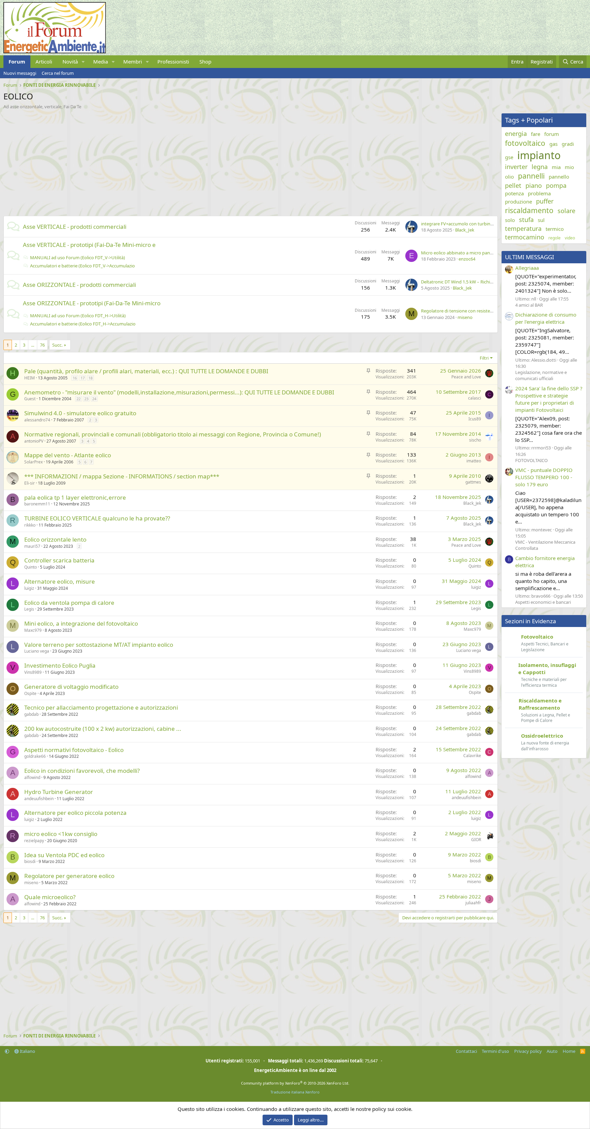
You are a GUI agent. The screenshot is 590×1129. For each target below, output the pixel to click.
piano (533, 185)
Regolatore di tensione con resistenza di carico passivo (476, 311)
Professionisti (173, 61)
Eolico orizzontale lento (55, 539)
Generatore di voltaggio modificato (71, 687)
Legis (29, 609)
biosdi (30, 861)
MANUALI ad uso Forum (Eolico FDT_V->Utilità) (77, 257)
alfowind (32, 777)
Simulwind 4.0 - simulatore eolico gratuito (80, 413)
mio (569, 167)
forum (551, 133)
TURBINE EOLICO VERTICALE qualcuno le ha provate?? (97, 518)
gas (553, 143)
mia (556, 167)
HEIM (29, 378)
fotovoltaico (525, 143)
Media (100, 61)
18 (90, 377)
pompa (556, 185)
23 (86, 398)
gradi (568, 143)
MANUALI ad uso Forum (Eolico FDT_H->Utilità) (78, 315)
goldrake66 (35, 756)
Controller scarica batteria (59, 560)
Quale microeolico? (49, 897)
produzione (518, 201)
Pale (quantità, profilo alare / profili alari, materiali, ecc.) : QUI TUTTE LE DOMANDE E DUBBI (146, 371)
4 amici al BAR (529, 305)
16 (75, 377)
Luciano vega (36, 651)
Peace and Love (466, 377)
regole (554, 238)
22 (78, 398)
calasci (474, 398)
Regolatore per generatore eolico (69, 876)
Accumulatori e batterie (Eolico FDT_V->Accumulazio (82, 266)
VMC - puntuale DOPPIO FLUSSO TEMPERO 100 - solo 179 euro (544, 477)
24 (94, 398)
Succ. (57, 345)
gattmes (473, 482)
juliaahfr (473, 903)
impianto (539, 155)
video (570, 238)
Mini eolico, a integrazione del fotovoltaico (81, 623)
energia (516, 133)
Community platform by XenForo (295, 1083)
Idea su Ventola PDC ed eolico (64, 855)
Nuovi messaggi (19, 73)
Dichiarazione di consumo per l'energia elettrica (545, 318)
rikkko (30, 525)
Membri (132, 61)
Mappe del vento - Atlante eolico (67, 455)
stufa (526, 219)
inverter (516, 167)
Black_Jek (464, 230)
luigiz (29, 588)
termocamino (524, 237)
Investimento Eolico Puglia (60, 665)
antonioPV (33, 441)
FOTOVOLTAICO (531, 460)
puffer (544, 201)
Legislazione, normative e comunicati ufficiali (541, 375)
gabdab (31, 714)
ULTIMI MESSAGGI (529, 257)
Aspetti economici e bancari (543, 602)
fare (535, 133)
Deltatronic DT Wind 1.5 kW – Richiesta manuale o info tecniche (484, 282)
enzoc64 (467, 259)
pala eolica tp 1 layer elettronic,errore (75, 497)
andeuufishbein (39, 799)
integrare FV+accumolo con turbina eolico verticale (472, 224)
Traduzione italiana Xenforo (295, 1092)
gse (509, 157)
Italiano (27, 1051)
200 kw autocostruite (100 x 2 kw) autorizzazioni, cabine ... (102, 729)
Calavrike (472, 755)
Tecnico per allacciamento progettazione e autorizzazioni (101, 707)
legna (540, 167)
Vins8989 (33, 672)
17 (83, 377)
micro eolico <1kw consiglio (60, 834)
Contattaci (466, 1051)
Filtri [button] (484, 358)
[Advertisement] (208, 161)
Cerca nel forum (58, 73)
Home (569, 1051)
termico (555, 228)
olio (509, 176)
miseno (465, 317)
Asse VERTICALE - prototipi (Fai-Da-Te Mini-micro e (89, 245)
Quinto (30, 567)
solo (510, 220)
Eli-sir (29, 483)
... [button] (32, 345)
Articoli (44, 61)
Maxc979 (33, 630)
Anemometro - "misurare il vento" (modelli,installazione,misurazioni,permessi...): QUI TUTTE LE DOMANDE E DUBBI (179, 392)
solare (566, 211)
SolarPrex (33, 462)
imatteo (473, 461)
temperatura (523, 228)
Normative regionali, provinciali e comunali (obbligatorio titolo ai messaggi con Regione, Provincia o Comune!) (172, 434)
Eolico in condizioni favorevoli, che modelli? (82, 771)
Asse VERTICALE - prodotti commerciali (74, 227)
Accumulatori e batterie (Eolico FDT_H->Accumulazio (83, 324)
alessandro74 (37, 420)
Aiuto (552, 1051)
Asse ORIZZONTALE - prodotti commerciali (79, 285)
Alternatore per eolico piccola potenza (75, 813)
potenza (514, 193)
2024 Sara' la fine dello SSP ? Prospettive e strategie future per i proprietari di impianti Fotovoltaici (548, 399)
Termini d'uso (495, 1051)
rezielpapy (34, 841)
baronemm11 (37, 504)
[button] (83, 61)
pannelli (531, 176)
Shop (205, 61)
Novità (70, 61)
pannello (559, 176)
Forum (17, 61)
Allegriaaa (527, 267)
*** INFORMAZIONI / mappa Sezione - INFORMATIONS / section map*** (121, 476)
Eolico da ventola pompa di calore (69, 603)
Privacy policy (528, 1051)
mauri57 (32, 546)
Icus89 (474, 419)
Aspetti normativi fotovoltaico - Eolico (74, 750)
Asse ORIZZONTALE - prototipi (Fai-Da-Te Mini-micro (91, 303)
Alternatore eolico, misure (59, 581)
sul (541, 220)
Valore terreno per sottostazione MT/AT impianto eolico (98, 645)
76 (42, 345)
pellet (513, 185)
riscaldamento (529, 210)
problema (539, 193)
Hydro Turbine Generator (58, 792)
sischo (475, 440)
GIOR (476, 839)
